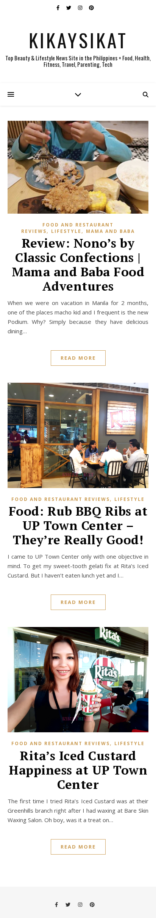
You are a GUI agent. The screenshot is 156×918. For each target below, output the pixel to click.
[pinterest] (91, 7)
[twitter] (69, 7)
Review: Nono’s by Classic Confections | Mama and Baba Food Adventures (78, 264)
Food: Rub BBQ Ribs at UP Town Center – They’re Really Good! (78, 525)
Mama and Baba (110, 231)
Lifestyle (66, 231)
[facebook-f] (58, 7)
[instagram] (80, 7)
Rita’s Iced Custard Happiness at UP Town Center (78, 769)
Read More (78, 357)
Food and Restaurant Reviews (60, 499)
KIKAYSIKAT (78, 39)
